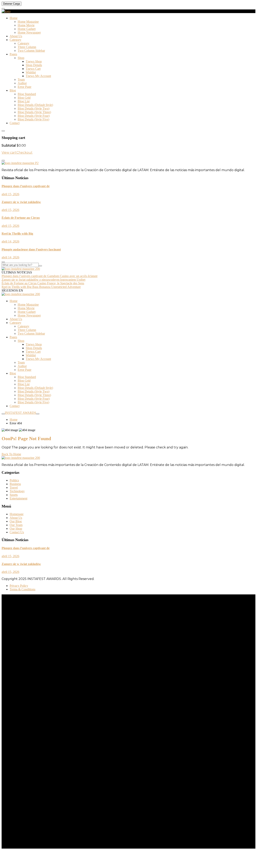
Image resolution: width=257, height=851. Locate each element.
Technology (17, 491)
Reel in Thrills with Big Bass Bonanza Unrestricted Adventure (41, 287)
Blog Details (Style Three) (34, 112)
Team (21, 79)
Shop (21, 58)
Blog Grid (24, 97)
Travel (14, 487)
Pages (13, 54)
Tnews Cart (33, 68)
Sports (14, 494)
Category (15, 39)
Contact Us (17, 532)
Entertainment (18, 498)
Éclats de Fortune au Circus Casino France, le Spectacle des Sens (43, 283)
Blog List (24, 101)
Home (13, 18)
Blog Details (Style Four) (34, 115)
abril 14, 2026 (10, 241)
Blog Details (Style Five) (33, 119)
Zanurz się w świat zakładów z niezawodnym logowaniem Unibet (43, 279)
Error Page (24, 86)
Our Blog (16, 521)
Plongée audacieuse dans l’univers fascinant (31, 249)
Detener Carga (11, 3)
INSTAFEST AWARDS (20, 412)
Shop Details (34, 65)
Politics (14, 480)
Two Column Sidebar (31, 50)
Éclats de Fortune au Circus (21, 217)
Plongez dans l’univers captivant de (26, 186)
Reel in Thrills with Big (17, 233)
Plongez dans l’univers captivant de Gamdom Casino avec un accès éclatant (49, 276)
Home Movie (26, 25)
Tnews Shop (34, 61)
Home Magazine (28, 21)
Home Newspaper (29, 32)
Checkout (24, 152)
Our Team (16, 525)
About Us (16, 36)
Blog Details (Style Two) (33, 108)
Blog (13, 90)
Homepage (16, 514)
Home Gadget (27, 29)
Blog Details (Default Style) (35, 105)
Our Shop (16, 528)
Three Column (27, 47)
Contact (14, 123)
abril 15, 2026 (10, 194)
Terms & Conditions (22, 589)
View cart (9, 152)
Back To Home (11, 454)
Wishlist (31, 72)
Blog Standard (27, 94)
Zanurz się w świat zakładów (21, 202)
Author (22, 83)
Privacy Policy (19, 585)
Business (15, 484)
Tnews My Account (38, 76)
